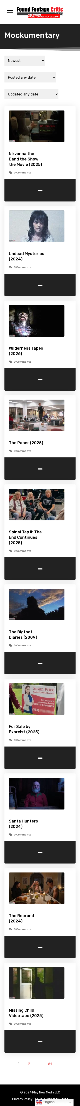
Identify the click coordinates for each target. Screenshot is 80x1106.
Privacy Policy (22, 1099)
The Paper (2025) (26, 442)
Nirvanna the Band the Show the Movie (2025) (25, 159)
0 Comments (22, 172)
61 (50, 1064)
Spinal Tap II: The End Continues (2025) (25, 537)
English (48, 1102)
